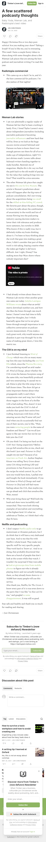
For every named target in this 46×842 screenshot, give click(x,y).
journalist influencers (16, 138)
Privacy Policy (31, 825)
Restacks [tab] (18, 688)
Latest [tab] (11, 719)
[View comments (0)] (10, 36)
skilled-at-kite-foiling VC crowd (27, 202)
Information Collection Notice (27, 658)
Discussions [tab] (20, 719)
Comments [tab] (7, 688)
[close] (39, 771)
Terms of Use (35, 656)
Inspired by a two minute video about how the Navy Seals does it (16, 736)
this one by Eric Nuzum (26, 185)
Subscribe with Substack (24, 814)
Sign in (41, 3)
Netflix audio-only (27, 528)
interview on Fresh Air (16, 458)
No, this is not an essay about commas (14, 756)
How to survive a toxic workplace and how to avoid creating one (16, 729)
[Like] (4, 36)
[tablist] (12, 688)
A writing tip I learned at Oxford (14, 750)
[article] (23, 734)
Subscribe (32, 3)
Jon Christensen (14, 28)
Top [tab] (4, 719)
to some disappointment (18, 597)
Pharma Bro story (34, 364)
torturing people (22, 427)
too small (37, 199)
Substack (11, 837)
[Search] (41, 718)
